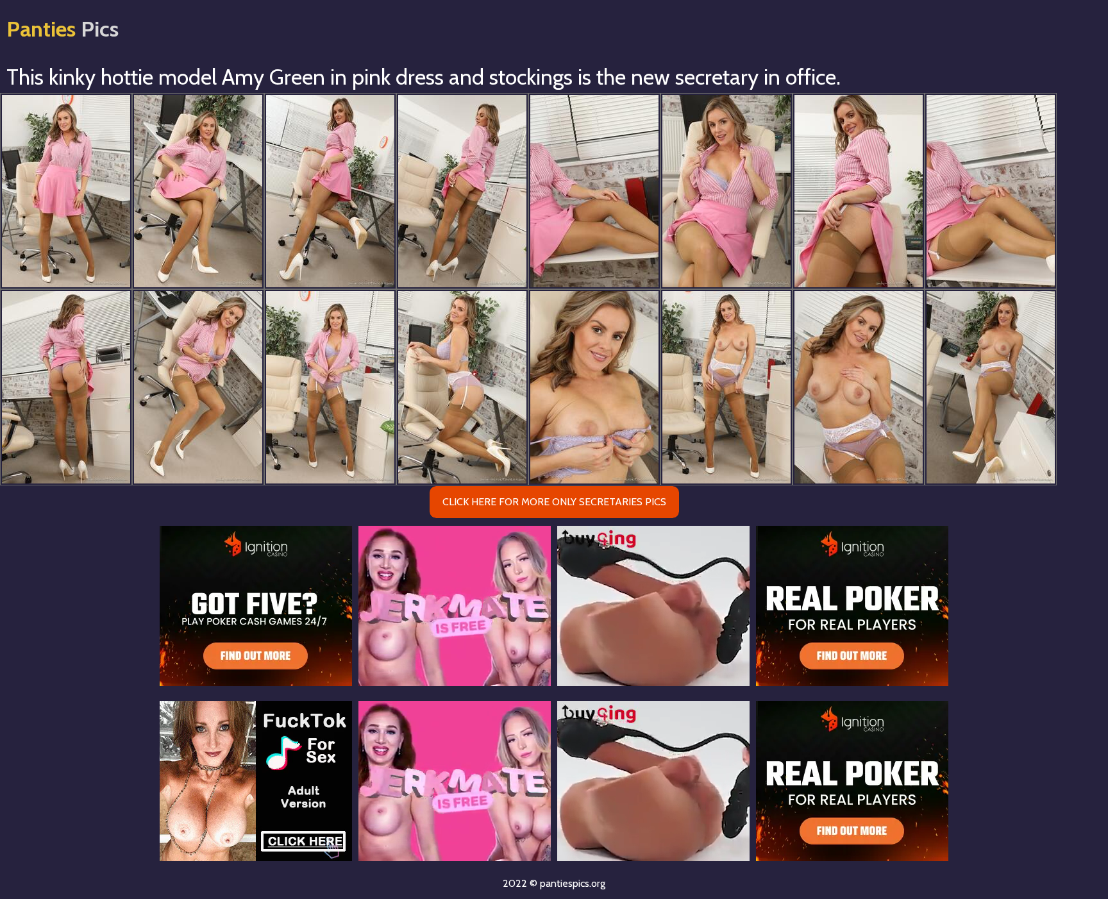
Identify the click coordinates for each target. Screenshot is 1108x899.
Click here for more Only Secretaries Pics (554, 502)
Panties (62, 28)
